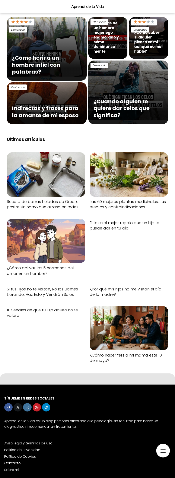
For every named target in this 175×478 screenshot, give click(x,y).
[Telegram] (46, 407)
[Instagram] (27, 407)
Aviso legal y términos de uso (28, 443)
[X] (18, 407)
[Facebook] (8, 407)
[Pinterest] (37, 407)
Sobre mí (11, 469)
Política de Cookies (20, 456)
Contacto (12, 463)
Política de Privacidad (22, 449)
